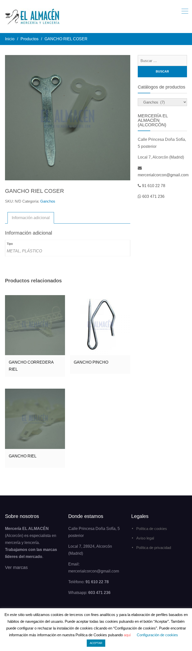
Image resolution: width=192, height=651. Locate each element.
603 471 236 (153, 196)
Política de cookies (151, 528)
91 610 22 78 (153, 186)
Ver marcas (16, 567)
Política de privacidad (153, 547)
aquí (127, 635)
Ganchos (47, 201)
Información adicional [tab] (31, 218)
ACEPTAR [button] (96, 642)
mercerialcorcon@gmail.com (163, 175)
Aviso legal (145, 538)
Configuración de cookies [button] (157, 635)
